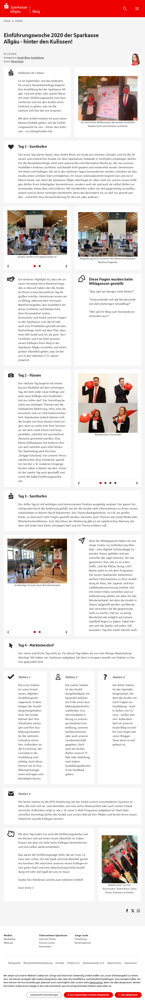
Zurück (8, 266)
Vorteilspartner (82, 942)
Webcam (8, 942)
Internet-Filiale (47, 939)
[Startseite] (22, 8)
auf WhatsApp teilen (138, 911)
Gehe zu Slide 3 (110, 483)
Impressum (130, 963)
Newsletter (45, 946)
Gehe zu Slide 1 (35, 266)
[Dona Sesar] (134, 59)
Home (7, 20)
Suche (125, 8)
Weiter (66, 266)
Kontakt (60, 963)
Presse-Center (47, 942)
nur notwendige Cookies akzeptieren (88, 995)
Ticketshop (80, 939)
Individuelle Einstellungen (44, 995)
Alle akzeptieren (128, 995)
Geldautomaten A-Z (93, 963)
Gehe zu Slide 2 (40, 266)
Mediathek (9, 939)
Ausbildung (37, 57)
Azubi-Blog (23, 57)
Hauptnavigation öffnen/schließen (137, 8)
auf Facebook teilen (127, 911)
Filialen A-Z (73, 963)
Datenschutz (114, 963)
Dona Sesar (17, 61)
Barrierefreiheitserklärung (38, 963)
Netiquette (14, 963)
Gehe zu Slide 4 (115, 483)
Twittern (133, 911)
